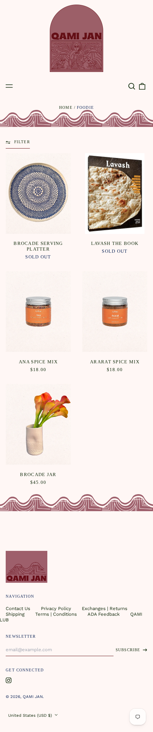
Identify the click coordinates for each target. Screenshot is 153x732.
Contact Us (18, 608)
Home (66, 107)
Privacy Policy (56, 608)
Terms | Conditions (56, 614)
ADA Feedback (104, 614)
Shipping (15, 614)
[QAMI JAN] (76, 38)
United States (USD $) (30, 715)
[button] (131, 86)
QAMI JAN (33, 696)
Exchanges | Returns (104, 608)
